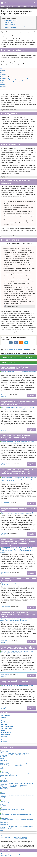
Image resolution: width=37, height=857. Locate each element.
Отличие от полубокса (10, 20)
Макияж (3, 730)
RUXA (6, 2)
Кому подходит (8, 22)
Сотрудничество (18, 836)
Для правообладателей (20, 838)
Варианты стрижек (10, 27)
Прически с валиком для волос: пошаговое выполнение (18, 579)
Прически (3, 396)
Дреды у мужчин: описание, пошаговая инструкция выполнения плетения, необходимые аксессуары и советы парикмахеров (17, 472)
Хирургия (4, 742)
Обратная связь (5, 837)
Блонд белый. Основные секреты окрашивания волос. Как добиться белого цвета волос (18, 614)
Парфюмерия (5, 734)
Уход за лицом (6, 740)
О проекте (4, 836)
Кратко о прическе (9, 24)
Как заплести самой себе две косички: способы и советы (16, 682)
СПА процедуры (6, 732)
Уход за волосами (7, 726)
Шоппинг (4, 719)
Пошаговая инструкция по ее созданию (16, 26)
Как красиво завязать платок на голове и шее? (18, 510)
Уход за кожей (5, 715)
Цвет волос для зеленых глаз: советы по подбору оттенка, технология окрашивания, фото (17, 403)
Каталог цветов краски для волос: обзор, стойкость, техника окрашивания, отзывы (18, 648)
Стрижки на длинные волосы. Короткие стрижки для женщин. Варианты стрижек (21, 80)
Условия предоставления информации (12, 854)
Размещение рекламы (20, 837)
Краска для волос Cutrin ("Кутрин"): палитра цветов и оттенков (15, 368)
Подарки (4, 721)
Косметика (4, 724)
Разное (3, 738)
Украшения (5, 723)
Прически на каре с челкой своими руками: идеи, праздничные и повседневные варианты (15, 437)
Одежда (3, 717)
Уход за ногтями (6, 728)
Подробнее (31, 396)
